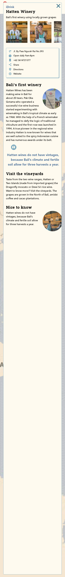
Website (17, 73)
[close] (58, 6)
